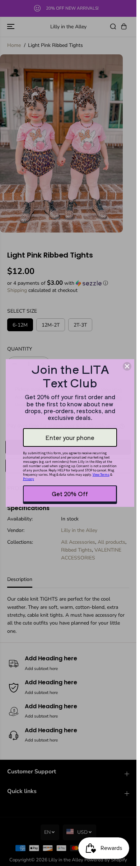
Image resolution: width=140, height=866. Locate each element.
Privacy (28, 478)
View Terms (101, 474)
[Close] (127, 366)
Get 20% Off (70, 493)
